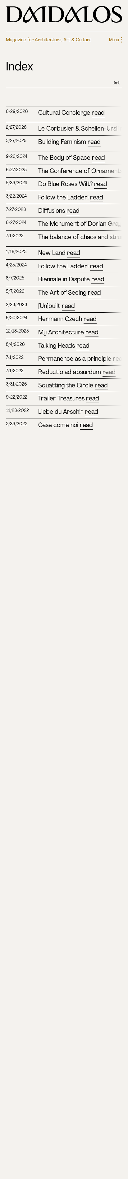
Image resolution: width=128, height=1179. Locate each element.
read (98, 112)
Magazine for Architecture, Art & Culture (48, 39)
